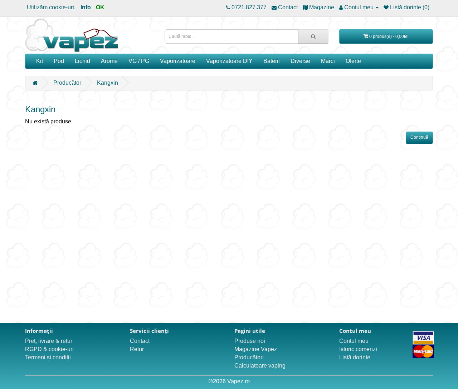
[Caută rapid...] (313, 36)
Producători (249, 357)
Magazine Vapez (255, 349)
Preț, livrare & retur (48, 341)
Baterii (271, 61)
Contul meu (354, 341)
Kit (39, 61)
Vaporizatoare (177, 61)
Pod (59, 61)
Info (86, 7)
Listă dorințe (354, 357)
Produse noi (249, 341)
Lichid (82, 61)
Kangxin (107, 83)
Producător (67, 83)
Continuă (419, 137)
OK (100, 7)
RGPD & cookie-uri (49, 349)
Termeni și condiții (48, 357)
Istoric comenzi (358, 349)
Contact (140, 341)
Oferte (353, 61)
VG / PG (138, 61)
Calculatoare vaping (260, 366)
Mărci (328, 61)
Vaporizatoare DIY (229, 61)
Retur (137, 349)
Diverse (300, 61)
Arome (109, 61)
